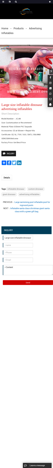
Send (28, 282)
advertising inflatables (29, 194)
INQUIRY (11, 153)
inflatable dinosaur (15, 189)
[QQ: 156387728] (50, 104)
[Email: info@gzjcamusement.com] (50, 99)
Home (4, 28)
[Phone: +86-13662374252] (50, 88)
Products (19, 28)
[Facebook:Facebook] (50, 77)
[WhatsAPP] (50, 93)
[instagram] (50, 83)
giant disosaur (9, 194)
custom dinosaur (35, 189)
